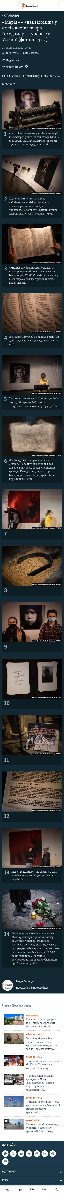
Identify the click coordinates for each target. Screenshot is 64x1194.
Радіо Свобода (30, 53)
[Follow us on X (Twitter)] (13, 1153)
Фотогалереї (11, 15)
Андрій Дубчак (11, 53)
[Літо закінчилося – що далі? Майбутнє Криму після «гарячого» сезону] (14, 1060)
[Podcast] (52, 1153)
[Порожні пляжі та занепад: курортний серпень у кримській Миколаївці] (14, 1124)
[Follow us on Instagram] (37, 1153)
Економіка (32, 1016)
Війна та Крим (34, 1035)
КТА (32, 1189)
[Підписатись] (5, 1161)
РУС (44, 1189)
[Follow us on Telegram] (29, 1153)
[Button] (10, 61)
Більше (7, 84)
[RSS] (44, 1153)
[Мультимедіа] (20, 1189)
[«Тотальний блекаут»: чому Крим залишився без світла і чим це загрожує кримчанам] (14, 1101)
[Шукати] (56, 1189)
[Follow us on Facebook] (5, 1153)
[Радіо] (7, 1189)
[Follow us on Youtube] (21, 1153)
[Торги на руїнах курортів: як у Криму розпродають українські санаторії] (14, 1019)
